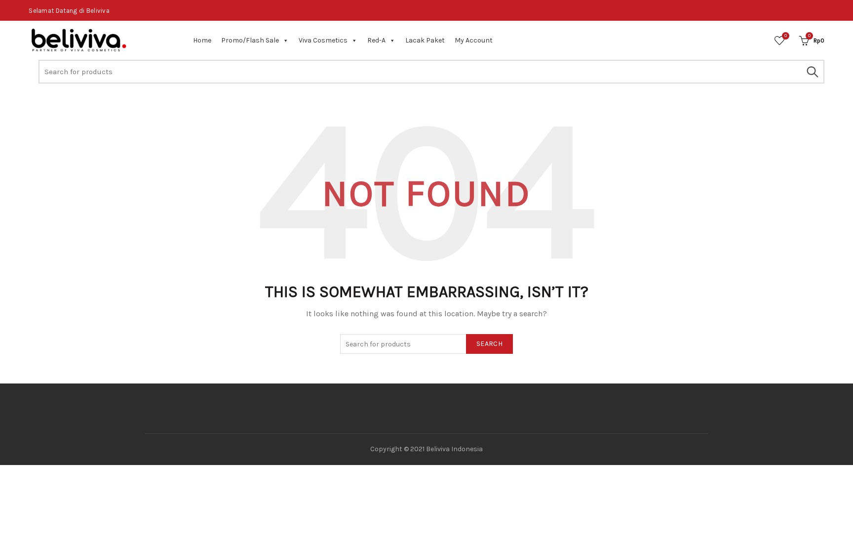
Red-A (376, 40)
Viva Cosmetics (323, 40)
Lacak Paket (425, 40)
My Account (474, 40)
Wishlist (785, 36)
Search (812, 72)
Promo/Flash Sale (250, 40)
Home (202, 40)
